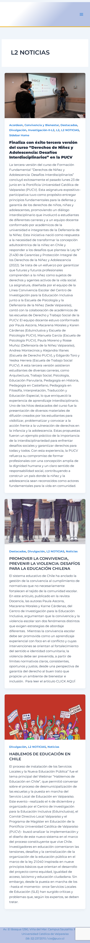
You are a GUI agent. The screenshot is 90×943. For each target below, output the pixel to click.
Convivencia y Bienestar (41, 125)
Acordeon (16, 125)
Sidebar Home (19, 135)
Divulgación (17, 130)
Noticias (72, 551)
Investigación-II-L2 (41, 130)
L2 (57, 130)
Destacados (68, 125)
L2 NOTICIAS (70, 130)
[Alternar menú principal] (81, 14)
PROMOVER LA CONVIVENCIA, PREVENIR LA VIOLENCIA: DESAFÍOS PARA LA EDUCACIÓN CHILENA (44, 563)
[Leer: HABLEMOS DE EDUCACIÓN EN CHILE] (45, 717)
